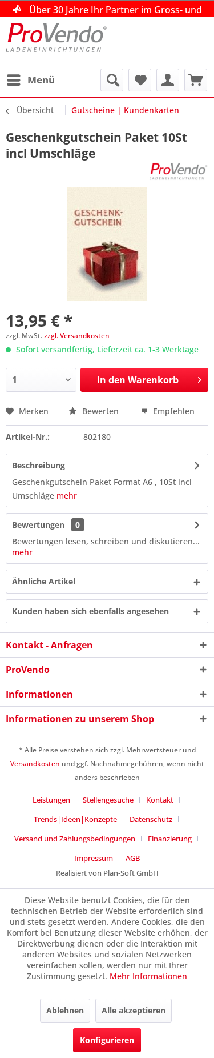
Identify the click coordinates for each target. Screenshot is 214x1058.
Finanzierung (170, 838)
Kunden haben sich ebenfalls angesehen (90, 611)
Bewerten (100, 411)
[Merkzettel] (139, 80)
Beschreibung (38, 465)
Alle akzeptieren (133, 1010)
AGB (133, 858)
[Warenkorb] (195, 80)
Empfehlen (173, 411)
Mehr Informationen (148, 976)
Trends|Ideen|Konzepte (75, 819)
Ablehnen (65, 1010)
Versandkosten (35, 763)
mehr (66, 495)
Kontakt (159, 800)
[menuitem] (30, 80)
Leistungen (51, 800)
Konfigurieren (107, 1040)
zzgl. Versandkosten (77, 335)
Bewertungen (38, 524)
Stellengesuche (108, 800)
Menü (41, 79)
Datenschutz (151, 819)
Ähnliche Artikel (43, 581)
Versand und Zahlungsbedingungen (74, 838)
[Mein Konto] (167, 80)
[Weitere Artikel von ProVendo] (178, 171)
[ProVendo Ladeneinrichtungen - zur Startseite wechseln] (56, 43)
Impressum (93, 858)
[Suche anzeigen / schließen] (111, 80)
